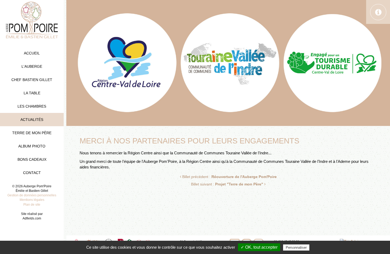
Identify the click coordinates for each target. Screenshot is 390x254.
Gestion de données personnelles (31, 195)
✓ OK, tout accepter (259, 247)
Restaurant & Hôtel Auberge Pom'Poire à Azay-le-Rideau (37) (31, 20)
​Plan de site (31, 204)
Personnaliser (296, 247)
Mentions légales (32, 200)
